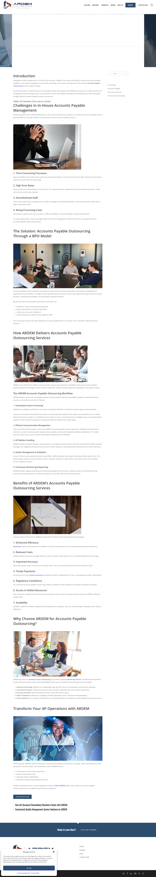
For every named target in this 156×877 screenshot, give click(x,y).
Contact (81, 853)
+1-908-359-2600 (84, 857)
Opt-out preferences (24, 873)
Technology (82, 850)
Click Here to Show (41, 101)
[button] (54, 852)
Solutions (81, 846)
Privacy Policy (35, 873)
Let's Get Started (88, 830)
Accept (29, 868)
